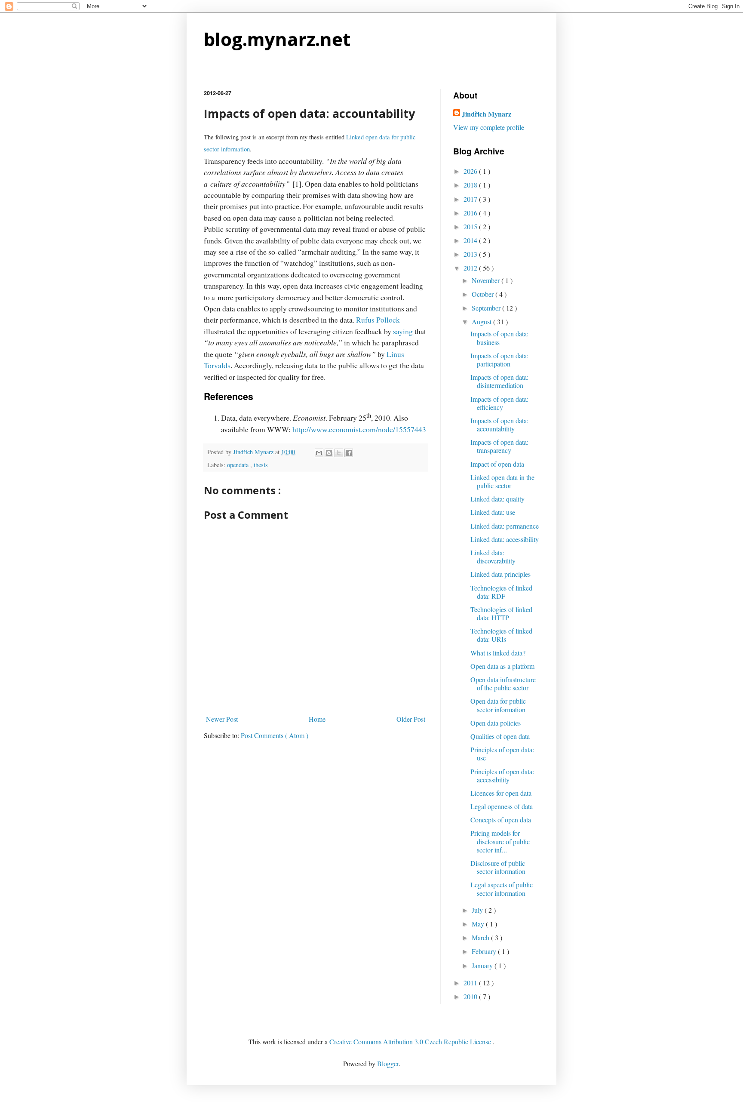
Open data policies (495, 722)
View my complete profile (488, 127)
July (478, 909)
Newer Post (222, 718)
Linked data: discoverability (493, 556)
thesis (261, 465)
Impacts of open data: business (499, 337)
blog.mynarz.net (277, 39)
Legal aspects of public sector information (501, 888)
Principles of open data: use (502, 753)
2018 (471, 184)
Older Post (410, 718)
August (482, 321)
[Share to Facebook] (348, 453)
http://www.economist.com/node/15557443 (359, 429)
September (487, 307)
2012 (471, 267)
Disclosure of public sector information (497, 867)
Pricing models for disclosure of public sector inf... (500, 841)
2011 (471, 982)
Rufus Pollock (378, 319)
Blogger (388, 1063)
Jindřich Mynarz (486, 114)
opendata (238, 465)
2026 (471, 170)
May (479, 923)
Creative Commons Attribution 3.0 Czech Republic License (411, 1041)
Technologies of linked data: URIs (501, 634)
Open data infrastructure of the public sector (503, 683)
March (481, 937)
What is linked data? (497, 652)
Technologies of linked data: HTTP (501, 613)
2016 (471, 212)
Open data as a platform (502, 666)
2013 (471, 253)
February (485, 951)
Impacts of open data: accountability (499, 424)
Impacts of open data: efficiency (499, 403)
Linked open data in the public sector (502, 481)
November (486, 280)
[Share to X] (339, 453)
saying (403, 331)
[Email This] (319, 453)
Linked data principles (500, 573)
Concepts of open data (500, 819)
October (483, 293)
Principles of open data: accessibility (502, 775)
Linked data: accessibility (504, 539)
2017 (471, 198)
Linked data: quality (497, 498)
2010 (471, 996)
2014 (471, 240)
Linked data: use (492, 512)
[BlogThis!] (329, 453)
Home (317, 718)
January (483, 965)
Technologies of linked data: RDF (501, 591)
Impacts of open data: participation (499, 359)
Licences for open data (500, 792)
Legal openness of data (501, 806)
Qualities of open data (500, 736)
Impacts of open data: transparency (499, 446)
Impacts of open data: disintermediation (499, 381)
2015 (471, 226)
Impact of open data (497, 463)
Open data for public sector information (498, 705)
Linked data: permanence (504, 525)
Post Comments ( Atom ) (274, 735)
